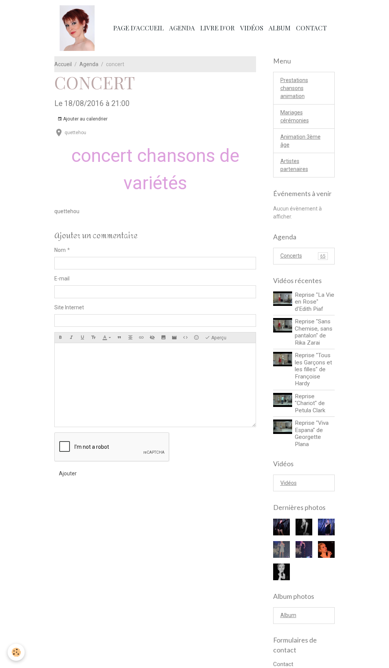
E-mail (62, 278)
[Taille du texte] (93, 337)
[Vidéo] (174, 337)
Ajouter (68, 473)
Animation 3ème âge (300, 141)
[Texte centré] (130, 337)
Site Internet (69, 307)
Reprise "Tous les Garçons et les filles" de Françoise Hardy (313, 369)
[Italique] (71, 337)
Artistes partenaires (294, 165)
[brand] (78, 28)
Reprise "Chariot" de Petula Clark (310, 403)
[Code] (185, 337)
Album (280, 28)
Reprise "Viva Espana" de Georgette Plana (312, 433)
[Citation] (119, 337)
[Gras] (60, 337)
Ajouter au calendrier (85, 119)
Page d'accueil (138, 28)
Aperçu (218, 337)
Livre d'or (217, 28)
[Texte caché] (152, 337)
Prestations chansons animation (294, 88)
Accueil (63, 64)
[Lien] (141, 337)
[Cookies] (16, 652)
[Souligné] (82, 337)
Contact (311, 28)
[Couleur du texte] (106, 337)
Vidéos (251, 28)
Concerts (303, 256)
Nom (60, 250)
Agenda (182, 28)
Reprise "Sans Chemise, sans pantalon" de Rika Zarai (313, 332)
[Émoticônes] (196, 337)
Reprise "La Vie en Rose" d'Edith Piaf (314, 301)
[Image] (163, 337)
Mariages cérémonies (294, 116)
